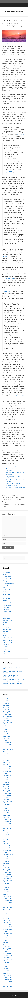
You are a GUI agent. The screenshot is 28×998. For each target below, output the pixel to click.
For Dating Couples (8, 583)
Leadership (6, 607)
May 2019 (6, 889)
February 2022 (7, 817)
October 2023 (7, 773)
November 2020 (7, 850)
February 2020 (7, 870)
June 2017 (6, 940)
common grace (21, 134)
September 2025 (8, 723)
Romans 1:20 (6, 256)
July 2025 (5, 727)
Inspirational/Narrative (17, 495)
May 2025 (6, 731)
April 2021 (6, 839)
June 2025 (6, 729)
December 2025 (7, 716)
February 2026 (7, 712)
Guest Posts (6, 594)
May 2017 (5, 942)
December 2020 (7, 848)
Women (5, 653)
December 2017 (7, 927)
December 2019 (7, 874)
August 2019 (6, 883)
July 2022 (5, 806)
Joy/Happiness (7, 605)
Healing (5, 596)
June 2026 (6, 703)
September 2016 (7, 960)
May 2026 (6, 705)
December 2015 (7, 979)
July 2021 (5, 832)
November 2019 (7, 876)
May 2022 (6, 810)
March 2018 (6, 920)
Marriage (5, 614)
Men (4, 616)
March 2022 (6, 815)
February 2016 (7, 975)
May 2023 (6, 784)
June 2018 (6, 914)
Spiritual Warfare (7, 640)
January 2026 (7, 714)
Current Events (7, 578)
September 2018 (7, 907)
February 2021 (7, 843)
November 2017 (7, 929)
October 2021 (7, 826)
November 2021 (7, 824)
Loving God (5, 497)
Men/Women (6, 618)
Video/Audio (6, 651)
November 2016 (7, 955)
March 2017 (6, 946)
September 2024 (8, 749)
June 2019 (6, 887)
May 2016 (6, 968)
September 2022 (8, 802)
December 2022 (7, 795)
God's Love (6, 592)
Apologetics (6, 572)
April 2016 (6, 971)
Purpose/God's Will (8, 627)
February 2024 (7, 764)
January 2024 (7, 767)
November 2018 (7, 903)
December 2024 (7, 742)
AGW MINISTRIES (14, 11)
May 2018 (5, 916)
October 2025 (7, 720)
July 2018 (5, 911)
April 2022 (6, 813)
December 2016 (7, 953)
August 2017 (6, 935)
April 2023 (6, 786)
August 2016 (6, 962)
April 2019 (6, 892)
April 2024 (6, 760)
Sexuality (5, 633)
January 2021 (7, 846)
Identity (5, 600)
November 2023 (7, 771)
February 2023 (7, 791)
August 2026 (6, 698)
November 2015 (7, 982)
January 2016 (7, 977)
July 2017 (5, 938)
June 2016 (6, 966)
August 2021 (6, 830)
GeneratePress (14, 995)
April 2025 (6, 734)
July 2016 (5, 964)
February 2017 (7, 949)
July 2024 (6, 753)
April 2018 (6, 918)
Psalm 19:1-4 (8, 172)
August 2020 (6, 856)
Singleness (6, 636)
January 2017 (7, 951)
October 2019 (7, 878)
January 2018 (7, 925)
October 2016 (7, 957)
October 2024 (7, 747)
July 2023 (6, 780)
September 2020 (8, 854)
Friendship (6, 587)
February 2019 (7, 896)
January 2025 (7, 740)
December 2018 (7, 900)
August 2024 (6, 751)
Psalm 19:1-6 (10, 278)
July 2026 (6, 701)
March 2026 (6, 709)
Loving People (7, 611)
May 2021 (5, 837)
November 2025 (7, 718)
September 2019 (7, 881)
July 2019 (5, 885)
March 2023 (6, 788)
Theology (22, 497)
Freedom (5, 585)
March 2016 (6, 973)
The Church (6, 644)
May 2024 (6, 758)
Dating (5, 581)
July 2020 (6, 859)
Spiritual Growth (14, 497)
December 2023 (7, 769)
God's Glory (7, 495)
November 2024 (7, 745)
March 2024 (6, 762)
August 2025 (6, 725)
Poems (5, 622)
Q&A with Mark (7, 629)
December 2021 (7, 821)
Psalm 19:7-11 (7, 291)
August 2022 (6, 804)
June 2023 (6, 782)
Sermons (5, 631)
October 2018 (7, 905)
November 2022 (7, 797)
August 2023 (6, 777)
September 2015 (7, 986)
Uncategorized (7, 649)
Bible (4, 574)
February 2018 (7, 922)
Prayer (5, 625)
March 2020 (6, 867)
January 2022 (7, 819)
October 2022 (7, 799)
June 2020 (6, 861)
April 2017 (6, 944)
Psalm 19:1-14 (5, 43)
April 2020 (6, 865)
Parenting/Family (8, 620)
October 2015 (7, 984)
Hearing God (6, 598)
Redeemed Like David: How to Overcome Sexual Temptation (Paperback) (14, 468)
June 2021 (6, 835)
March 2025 (6, 736)
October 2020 (7, 852)
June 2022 (6, 808)
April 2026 (6, 707)
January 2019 (7, 898)
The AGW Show (7, 642)
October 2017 (7, 931)
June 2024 (6, 756)
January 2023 (7, 793)
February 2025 (7, 738)
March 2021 (6, 841)
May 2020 (6, 863)
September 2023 (8, 775)
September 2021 (7, 828)
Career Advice (7, 576)
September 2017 (7, 933)
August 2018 (6, 909)
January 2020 (7, 872)
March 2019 (6, 894)
